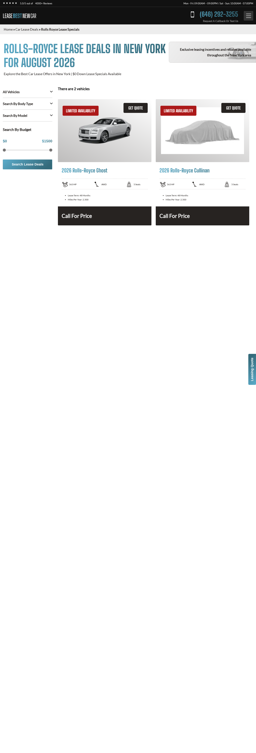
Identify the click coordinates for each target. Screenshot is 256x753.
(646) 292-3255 (219, 14)
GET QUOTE (135, 108)
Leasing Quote (252, 369)
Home (8, 29)
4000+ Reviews (43, 3)
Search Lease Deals (27, 164)
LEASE (19, 15)
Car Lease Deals (26, 29)
